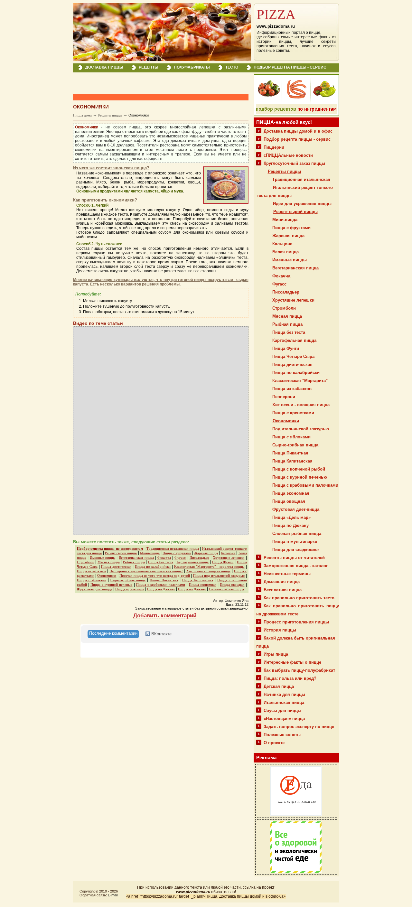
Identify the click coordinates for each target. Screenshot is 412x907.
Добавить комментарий (164, 615)
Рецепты (148, 67)
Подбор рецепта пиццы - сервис (290, 67)
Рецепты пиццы (110, 115)
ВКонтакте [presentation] (161, 633)
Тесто (231, 67)
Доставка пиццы (104, 67)
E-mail (112, 895)
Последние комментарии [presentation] (113, 633)
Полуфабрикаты (192, 67)
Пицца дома (82, 115)
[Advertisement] (148, 83)
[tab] (113, 634)
